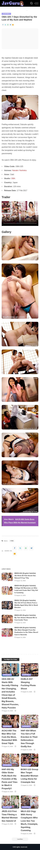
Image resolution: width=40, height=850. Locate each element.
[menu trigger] (36, 3)
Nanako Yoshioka (19, 170)
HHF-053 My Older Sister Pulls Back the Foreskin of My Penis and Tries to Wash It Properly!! (9, 779)
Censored (6, 13)
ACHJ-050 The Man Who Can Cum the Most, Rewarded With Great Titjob (9, 736)
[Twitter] (5, 24)
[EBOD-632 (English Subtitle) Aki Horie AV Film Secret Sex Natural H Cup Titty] (7, 577)
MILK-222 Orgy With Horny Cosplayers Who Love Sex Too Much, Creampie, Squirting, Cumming (29, 821)
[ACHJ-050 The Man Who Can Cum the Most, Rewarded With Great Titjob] (10, 721)
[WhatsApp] (8, 24)
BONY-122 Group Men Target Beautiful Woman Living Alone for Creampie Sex (29, 775)
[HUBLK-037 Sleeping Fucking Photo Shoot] (29, 670)
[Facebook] (3, 24)
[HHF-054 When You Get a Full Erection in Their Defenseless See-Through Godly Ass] (29, 721)
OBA (13, 178)
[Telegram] (10, 24)
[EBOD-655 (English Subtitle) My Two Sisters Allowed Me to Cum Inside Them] (7, 619)
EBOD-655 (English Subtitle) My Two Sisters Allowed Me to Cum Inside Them (25, 617)
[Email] (13, 24)
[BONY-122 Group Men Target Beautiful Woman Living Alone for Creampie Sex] (29, 760)
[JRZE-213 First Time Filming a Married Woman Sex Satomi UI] (10, 802)
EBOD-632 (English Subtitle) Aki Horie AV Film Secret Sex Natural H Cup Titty (25, 575)
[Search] (31, 3)
